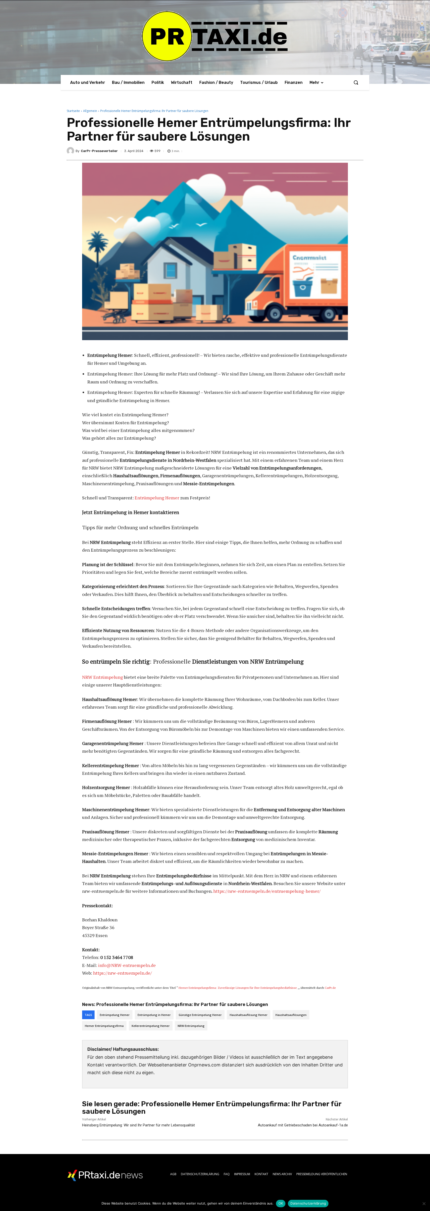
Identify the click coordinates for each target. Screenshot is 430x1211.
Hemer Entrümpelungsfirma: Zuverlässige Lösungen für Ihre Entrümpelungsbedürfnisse (238, 988)
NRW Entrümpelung (102, 677)
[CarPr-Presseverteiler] (71, 151)
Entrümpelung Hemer (157, 498)
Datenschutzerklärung (308, 1203)
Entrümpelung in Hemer (154, 1015)
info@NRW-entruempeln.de (127, 965)
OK (280, 1203)
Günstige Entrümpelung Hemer (200, 1015)
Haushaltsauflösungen (291, 1015)
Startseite (73, 111)
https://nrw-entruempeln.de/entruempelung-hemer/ (267, 891)
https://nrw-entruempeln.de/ (122, 973)
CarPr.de (330, 988)
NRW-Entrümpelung (191, 1026)
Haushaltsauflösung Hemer (249, 1015)
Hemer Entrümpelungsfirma (104, 1026)
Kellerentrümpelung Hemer (151, 1026)
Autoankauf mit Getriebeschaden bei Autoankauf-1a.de (303, 1125)
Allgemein (90, 111)
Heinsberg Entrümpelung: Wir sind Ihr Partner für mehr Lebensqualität (138, 1125)
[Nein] (423, 1203)
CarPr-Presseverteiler (99, 151)
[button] (355, 82)
